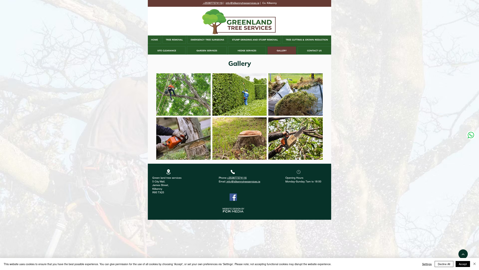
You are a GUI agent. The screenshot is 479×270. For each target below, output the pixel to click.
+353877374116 (213, 3)
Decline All (444, 264)
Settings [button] (427, 264)
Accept (463, 264)
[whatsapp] (470, 135)
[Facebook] (233, 197)
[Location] (168, 172)
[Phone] (232, 172)
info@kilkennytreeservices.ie (242, 3)
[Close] (474, 264)
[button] (183, 94)
